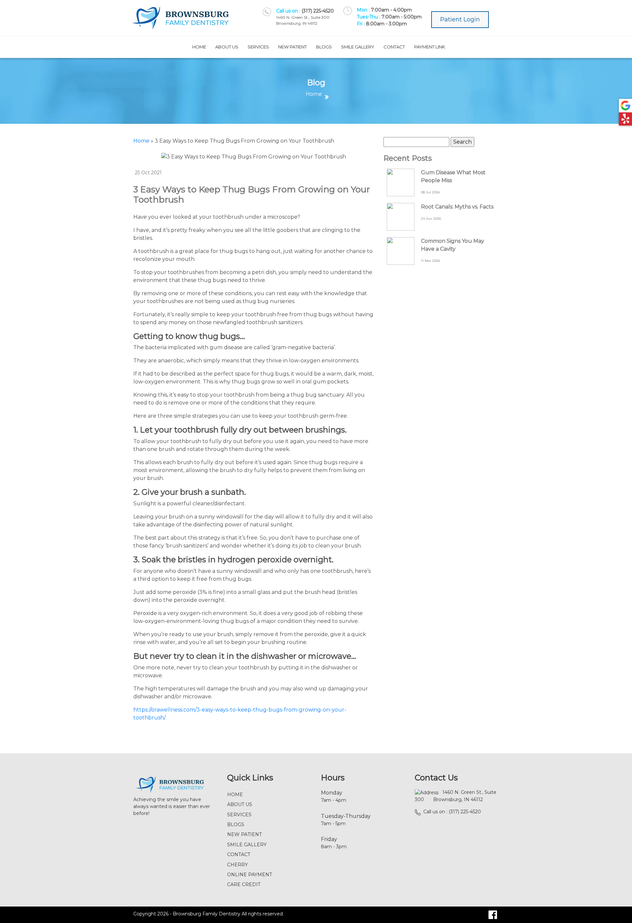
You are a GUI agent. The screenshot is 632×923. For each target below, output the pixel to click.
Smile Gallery (357, 46)
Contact (394, 46)
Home (199, 46)
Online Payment (249, 875)
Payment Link (429, 46)
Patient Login (460, 19)
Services (258, 46)
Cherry (237, 865)
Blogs (324, 46)
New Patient (292, 46)
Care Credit (243, 884)
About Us (226, 46)
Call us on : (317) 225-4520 (452, 812)
